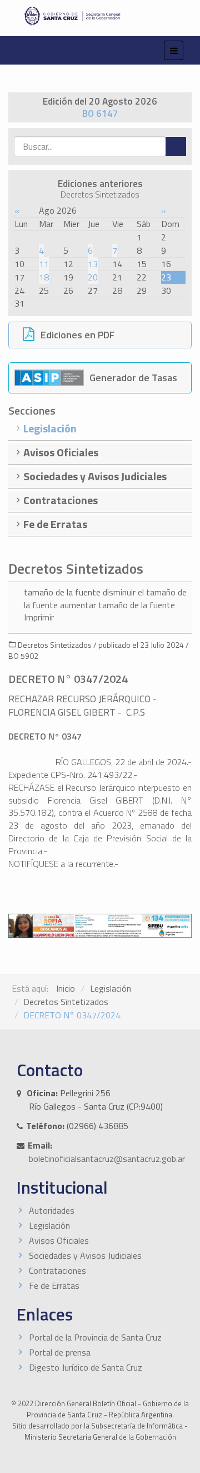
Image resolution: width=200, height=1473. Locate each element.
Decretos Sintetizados (65, 1001)
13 (93, 263)
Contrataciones (57, 1270)
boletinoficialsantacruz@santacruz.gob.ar (107, 1158)
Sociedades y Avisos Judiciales (85, 1255)
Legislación (110, 988)
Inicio (65, 988)
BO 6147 (100, 113)
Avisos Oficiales (59, 1240)
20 (93, 277)
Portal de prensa (60, 1352)
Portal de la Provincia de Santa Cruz (95, 1337)
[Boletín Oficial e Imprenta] (100, 16)
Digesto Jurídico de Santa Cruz (85, 1367)
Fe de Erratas (54, 1285)
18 (44, 277)
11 (44, 263)
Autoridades (51, 1210)
